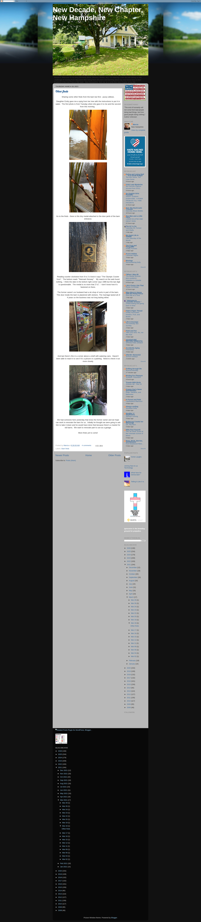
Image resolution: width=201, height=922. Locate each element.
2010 (129, 701)
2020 (129, 668)
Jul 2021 (63, 787)
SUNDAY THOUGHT (133, 377)
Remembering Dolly (133, 262)
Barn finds (65, 449)
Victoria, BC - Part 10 (134, 384)
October (132, 574)
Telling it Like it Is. (137, 482)
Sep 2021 (64, 780)
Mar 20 (134, 616)
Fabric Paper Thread (134, 311)
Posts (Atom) (71, 460)
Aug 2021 (64, 783)
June (131, 587)
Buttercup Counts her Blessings (134, 422)
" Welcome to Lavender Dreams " (133, 301)
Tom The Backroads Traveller (134, 208)
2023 (129, 558)
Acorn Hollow (131, 254)
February (132, 661)
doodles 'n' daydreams (130, 414)
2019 (129, 671)
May (131, 591)
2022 (129, 561)
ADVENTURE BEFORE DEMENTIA (134, 340)
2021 (129, 565)
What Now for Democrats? (136, 474)
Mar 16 (134, 633)
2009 (129, 704)
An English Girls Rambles (132, 194)
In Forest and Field (133, 400)
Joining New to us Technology (131, 467)
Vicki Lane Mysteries (134, 185)
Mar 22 (134, 613)
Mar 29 (134, 600)
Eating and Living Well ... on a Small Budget (135, 175)
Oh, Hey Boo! (131, 424)
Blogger (114, 918)
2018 (129, 675)
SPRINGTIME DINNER (134, 343)
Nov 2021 (64, 774)
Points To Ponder (132, 287)
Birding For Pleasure (134, 376)
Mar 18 (134, 623)
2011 (129, 698)
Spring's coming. (132, 416)
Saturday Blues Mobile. (134, 211)
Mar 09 (134, 646)
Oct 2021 (64, 777)
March (131, 597)
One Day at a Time (133, 295)
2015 (129, 684)
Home (88, 455)
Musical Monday (132, 370)
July (130, 584)
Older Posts (114, 455)
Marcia (135, 124)
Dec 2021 (64, 770)
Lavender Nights (132, 255)
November (133, 571)
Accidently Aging (133, 348)
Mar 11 (134, 643)
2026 (129, 548)
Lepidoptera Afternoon (134, 401)
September (133, 577)
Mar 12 (134, 640)
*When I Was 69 (132, 274)
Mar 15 (134, 637)
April (131, 594)
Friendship (130, 350)
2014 (129, 688)
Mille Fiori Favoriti (133, 430)
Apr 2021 (64, 797)
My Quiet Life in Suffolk (132, 236)
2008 (129, 707)
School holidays (132, 356)
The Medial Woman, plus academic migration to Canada (133, 278)
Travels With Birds (133, 382)
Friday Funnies (131, 248)
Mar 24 (134, 607)
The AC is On (131, 226)
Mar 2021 (64, 800)
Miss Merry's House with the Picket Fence (134, 293)
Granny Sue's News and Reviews (134, 390)
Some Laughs (136, 457)
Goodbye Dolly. (131, 408)
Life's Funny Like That (135, 285)
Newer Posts (62, 455)
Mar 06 (134, 650)
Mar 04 (134, 653)
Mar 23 (134, 610)
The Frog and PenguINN (131, 246)
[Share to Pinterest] (102, 446)
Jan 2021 (64, 867)
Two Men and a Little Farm (134, 216)
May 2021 (64, 793)
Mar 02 (134, 656)
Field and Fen (131, 331)
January (132, 664)
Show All (143, 267)
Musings (129, 261)
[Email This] (96, 446)
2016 (129, 681)
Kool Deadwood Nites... (134, 444)
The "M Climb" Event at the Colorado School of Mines (134, 433)
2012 (129, 694)
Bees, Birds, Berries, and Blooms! (134, 441)
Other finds (62, 91)
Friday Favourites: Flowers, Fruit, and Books (133, 314)
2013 (129, 691)
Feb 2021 (64, 863)
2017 (129, 678)
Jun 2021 (64, 790)
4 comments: (87, 445)
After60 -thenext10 (133, 355)
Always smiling (132, 406)
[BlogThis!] (97, 446)
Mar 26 (134, 603)
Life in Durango (132, 322)
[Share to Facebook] (100, 446)
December (133, 567)
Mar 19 (134, 620)
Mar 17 (134, 630)
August (132, 581)
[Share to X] (99, 446)
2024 (129, 555)
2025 (129, 551)
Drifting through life (134, 369)
